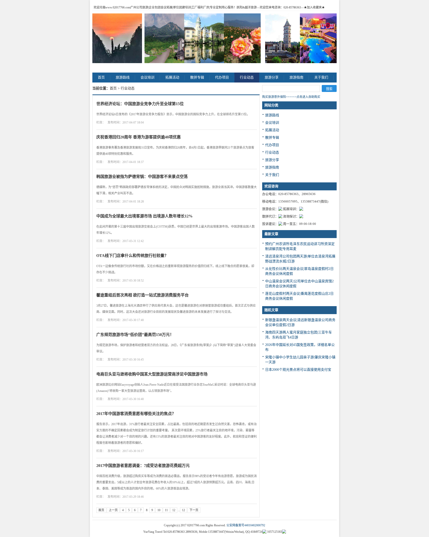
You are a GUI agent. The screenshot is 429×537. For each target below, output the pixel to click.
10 (158, 510)
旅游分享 (272, 77)
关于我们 (321, 77)
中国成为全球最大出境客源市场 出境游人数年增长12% (144, 216)
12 (173, 510)
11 (166, 510)
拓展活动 (172, 77)
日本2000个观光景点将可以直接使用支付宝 (298, 370)
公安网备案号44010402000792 (245, 525)
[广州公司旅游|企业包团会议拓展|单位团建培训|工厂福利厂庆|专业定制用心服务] (117, 38)
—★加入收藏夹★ (313, 7)
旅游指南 (296, 77)
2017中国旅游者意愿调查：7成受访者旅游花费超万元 (143, 465)
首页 (101, 77)
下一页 (193, 510)
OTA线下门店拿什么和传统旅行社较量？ (132, 255)
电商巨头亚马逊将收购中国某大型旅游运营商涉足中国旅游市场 (152, 374)
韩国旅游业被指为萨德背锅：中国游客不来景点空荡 (142, 176)
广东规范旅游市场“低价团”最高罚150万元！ (135, 334)
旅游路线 (123, 77)
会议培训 (147, 77)
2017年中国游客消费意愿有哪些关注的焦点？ (136, 414)
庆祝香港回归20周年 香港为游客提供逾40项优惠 (138, 137)
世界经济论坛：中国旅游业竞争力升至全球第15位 (140, 104)
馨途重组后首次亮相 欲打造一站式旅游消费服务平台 (142, 295)
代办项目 (222, 77)
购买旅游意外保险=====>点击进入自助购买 (291, 97)
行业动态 (247, 77)
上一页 (113, 510)
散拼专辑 (197, 77)
